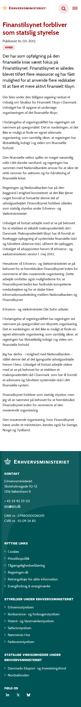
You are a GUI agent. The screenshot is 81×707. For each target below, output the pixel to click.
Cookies (13, 552)
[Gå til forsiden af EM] (23, 9)
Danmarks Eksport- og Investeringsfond (37, 668)
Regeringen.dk (18, 572)
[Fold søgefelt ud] (64, 8)
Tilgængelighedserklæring (26, 565)
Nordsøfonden (18, 675)
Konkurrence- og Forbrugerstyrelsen (34, 614)
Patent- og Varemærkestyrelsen (31, 621)
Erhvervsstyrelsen (21, 607)
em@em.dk (12, 506)
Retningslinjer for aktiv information (33, 579)
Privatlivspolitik (18, 559)
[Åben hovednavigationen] (76, 8)
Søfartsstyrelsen (19, 628)
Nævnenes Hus (19, 635)
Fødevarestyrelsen (21, 642)
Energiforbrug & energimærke (29, 586)
